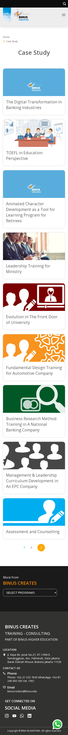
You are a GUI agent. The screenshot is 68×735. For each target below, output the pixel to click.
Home (6, 37)
